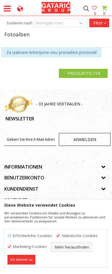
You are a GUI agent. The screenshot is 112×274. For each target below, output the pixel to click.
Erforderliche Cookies (32, 236)
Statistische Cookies (79, 236)
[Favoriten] (95, 8)
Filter (98, 23)
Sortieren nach (19, 23)
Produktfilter (83, 73)
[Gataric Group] (56, 7)
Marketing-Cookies (30, 246)
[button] (86, 8)
